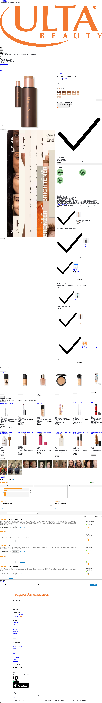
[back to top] (0, 702)
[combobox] (79, 89)
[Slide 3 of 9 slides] (14, 184)
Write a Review (17, 482)
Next (75, 578)
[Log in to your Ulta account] (0, 58)
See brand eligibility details (62, 204)
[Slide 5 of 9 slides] (27, 184)
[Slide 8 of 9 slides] (45, 184)
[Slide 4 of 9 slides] (20, 184)
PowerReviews (15, 479)
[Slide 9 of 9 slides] (51, 184)
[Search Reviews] (37, 513)
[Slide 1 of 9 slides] (2, 184)
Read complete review (4, 508)
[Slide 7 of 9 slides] (39, 184)
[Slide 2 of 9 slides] (8, 184)
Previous (72, 578)
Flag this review (22, 527)
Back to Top (11, 578)
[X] (0, 65)
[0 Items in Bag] (51, 66)
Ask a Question (93, 584)
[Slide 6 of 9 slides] (33, 184)
